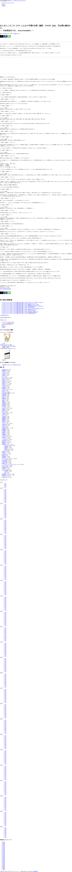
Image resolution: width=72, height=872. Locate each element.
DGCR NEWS (5, 369)
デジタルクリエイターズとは (8, 2)
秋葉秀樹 (4, 418)
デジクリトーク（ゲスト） (7, 458)
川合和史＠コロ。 (5, 427)
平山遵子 (4, 431)
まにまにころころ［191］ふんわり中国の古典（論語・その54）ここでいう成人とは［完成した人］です (23, 308)
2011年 (3, 853)
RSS (3, 3)
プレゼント (4, 469)
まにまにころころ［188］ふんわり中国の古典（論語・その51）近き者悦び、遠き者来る (20, 311)
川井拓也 (4, 416)
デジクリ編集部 (5, 470)
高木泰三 (4, 413)
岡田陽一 (4, 409)
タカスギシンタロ (8, 445)
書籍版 (3, 347)
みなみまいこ (5, 453)
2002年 (3, 864)
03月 (5, 485)
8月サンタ (4, 391)
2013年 (3, 851)
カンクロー (4, 438)
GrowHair (4, 387)
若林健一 (4, 432)
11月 (5, 501)
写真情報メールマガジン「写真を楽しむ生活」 (11, 364)
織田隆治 (4, 430)
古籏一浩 (4, 371)
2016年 (3, 847)
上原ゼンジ (4, 384)
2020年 (3, 843)
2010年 (3, 855)
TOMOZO (4, 440)
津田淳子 (4, 405)
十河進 (3, 385)
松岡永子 (6, 447)
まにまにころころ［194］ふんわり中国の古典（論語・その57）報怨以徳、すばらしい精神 (20, 304)
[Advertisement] (34, 15)
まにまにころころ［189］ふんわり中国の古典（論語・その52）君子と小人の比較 (18, 310)
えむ (3, 415)
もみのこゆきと (5, 412)
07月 (5, 496)
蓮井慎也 (4, 417)
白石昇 (3, 390)
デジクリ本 (4, 476)
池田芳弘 (4, 451)
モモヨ (3, 372)
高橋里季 (4, 398)
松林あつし (4, 402)
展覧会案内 (4, 460)
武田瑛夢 (4, 404)
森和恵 (3, 419)
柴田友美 (6, 446)
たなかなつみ (7, 450)
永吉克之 (4, 382)
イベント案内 (5, 459)
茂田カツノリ (5, 383)
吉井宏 (3, 380)
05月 (5, 494)
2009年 (3, 856)
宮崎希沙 (4, 429)
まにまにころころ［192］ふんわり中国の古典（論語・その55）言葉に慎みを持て (18, 307)
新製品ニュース (5, 463)
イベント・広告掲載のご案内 (8, 323)
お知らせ (6, 471)
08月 (5, 497)
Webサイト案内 (5, 466)
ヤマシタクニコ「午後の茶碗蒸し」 (7, 332)
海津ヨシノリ (5, 381)
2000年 (3, 866)
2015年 (3, 849)
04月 (5, 492)
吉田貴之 (4, 437)
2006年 (3, 859)
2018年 (3, 845)
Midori (3, 397)
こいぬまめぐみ (5, 439)
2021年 (3, 842)
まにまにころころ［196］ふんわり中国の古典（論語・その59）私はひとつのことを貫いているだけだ (22, 302)
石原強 (3, 375)
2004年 (3, 862)
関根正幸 (4, 443)
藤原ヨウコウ (5, 441)
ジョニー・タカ (5, 423)
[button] (1, 36)
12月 (5, 502)
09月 (5, 498)
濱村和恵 (4, 457)
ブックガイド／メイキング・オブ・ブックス (11, 464)
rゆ (2, 376)
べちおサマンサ (5, 408)
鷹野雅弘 (4, 388)
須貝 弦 (4, 396)
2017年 (3, 846)
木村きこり (4, 452)
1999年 (3, 868)
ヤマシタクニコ (5, 389)
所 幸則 (4, 406)
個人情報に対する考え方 (7, 324)
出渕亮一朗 (4, 424)
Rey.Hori (4, 410)
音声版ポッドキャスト (6, 473)
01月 (5, 483)
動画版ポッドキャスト (6, 475)
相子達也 (4, 403)
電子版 (3, 343)
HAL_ (3, 399)
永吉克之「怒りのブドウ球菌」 (6, 344)
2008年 (3, 857)
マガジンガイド (5, 465)
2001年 (3, 865)
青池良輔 (4, 395)
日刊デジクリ (5, 477)
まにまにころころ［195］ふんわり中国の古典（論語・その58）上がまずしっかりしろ (19, 303)
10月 (5, 515)
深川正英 (4, 394)
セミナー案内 (5, 462)
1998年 (3, 869)
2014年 (3, 850)
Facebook (4, 4)
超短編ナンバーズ (5, 444)
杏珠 (3, 411)
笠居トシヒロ (5, 378)
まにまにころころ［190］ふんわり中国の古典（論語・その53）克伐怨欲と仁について (19, 309)
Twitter (3, 5)
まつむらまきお (5, 377)
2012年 (3, 852)
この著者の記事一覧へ (4, 315)
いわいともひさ (5, 436)
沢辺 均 (3, 422)
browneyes (4, 425)
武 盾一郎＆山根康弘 (6, 392)
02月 (5, 484)
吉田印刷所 (35, 871)
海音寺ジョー (7, 449)
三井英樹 (4, 374)
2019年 (3, 844)
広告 (5, 472)
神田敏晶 (4, 370)
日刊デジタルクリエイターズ (20, 0)
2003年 (3, 863)
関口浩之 (4, 433)
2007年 (3, 858)
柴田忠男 (4, 456)
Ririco (3, 426)
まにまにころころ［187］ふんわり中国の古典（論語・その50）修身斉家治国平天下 (19, 313)
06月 (5, 495)
